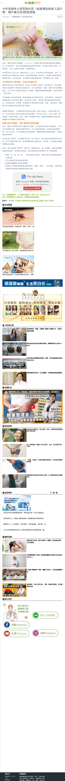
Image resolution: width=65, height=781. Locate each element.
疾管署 (51, 201)
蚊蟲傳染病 (34, 201)
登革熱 (11, 201)
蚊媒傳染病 (26, 201)
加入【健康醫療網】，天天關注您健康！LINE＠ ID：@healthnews (26, 195)
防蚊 (46, 201)
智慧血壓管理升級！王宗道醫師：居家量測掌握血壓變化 (44, 373)
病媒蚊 (41, 201)
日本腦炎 (18, 201)
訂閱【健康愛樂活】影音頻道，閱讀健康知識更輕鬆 (20, 197)
